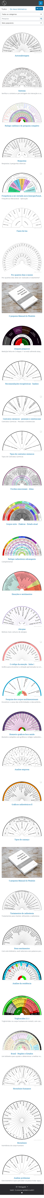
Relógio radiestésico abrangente (22, 559)
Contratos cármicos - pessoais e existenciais (22, 419)
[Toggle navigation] (41, 3)
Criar (40, 8)
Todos (4, 9)
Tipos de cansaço (22, 839)
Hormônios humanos (22, 1088)
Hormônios (22, 1143)
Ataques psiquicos (22, 349)
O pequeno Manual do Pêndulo (22, 316)
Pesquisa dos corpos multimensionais (22, 699)
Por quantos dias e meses (22, 275)
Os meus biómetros (18, 9)
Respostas (22, 161)
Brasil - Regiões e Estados (22, 1053)
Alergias (22, 629)
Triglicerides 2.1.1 (22, 1018)
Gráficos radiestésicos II (22, 804)
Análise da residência (22, 983)
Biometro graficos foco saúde (22, 734)
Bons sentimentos (22, 948)
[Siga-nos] (22, 1193)
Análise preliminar (22, 1178)
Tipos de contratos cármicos (22, 454)
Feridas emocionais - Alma (22, 489)
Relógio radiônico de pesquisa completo (22, 126)
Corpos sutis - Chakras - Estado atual (22, 524)
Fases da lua (22, 231)
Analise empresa (22, 769)
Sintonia (22, 91)
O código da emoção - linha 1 (22, 664)
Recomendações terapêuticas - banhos (22, 384)
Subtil (12, 1190)
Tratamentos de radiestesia (22, 913)
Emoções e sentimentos (22, 594)
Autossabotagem (22, 55)
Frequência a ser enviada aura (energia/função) (22, 196)
